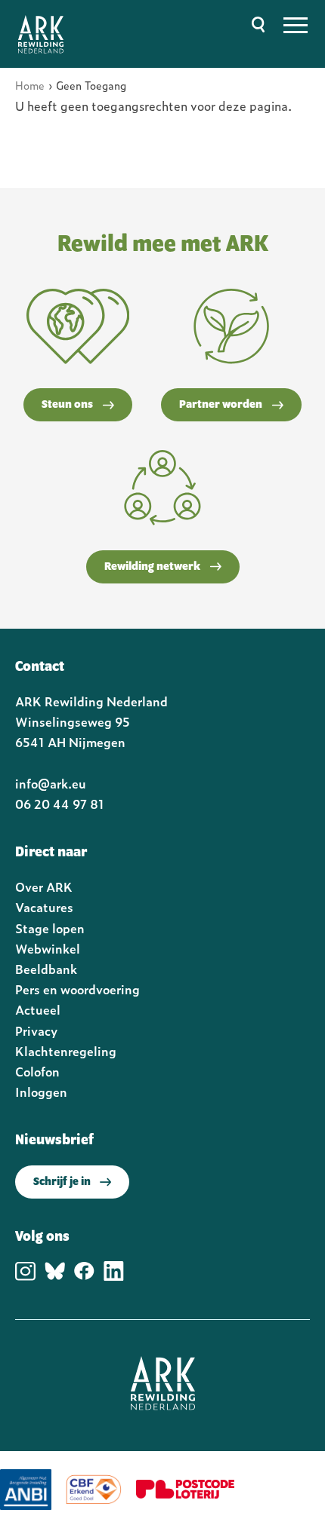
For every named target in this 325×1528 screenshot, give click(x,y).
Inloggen (41, 1091)
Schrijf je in (62, 1182)
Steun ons (67, 405)
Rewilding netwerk (152, 567)
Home (30, 85)
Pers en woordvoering (77, 989)
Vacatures (44, 907)
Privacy (36, 1030)
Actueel (37, 1009)
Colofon (37, 1071)
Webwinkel (47, 948)
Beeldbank (46, 969)
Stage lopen (50, 928)
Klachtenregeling (65, 1051)
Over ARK (44, 886)
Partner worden (220, 405)
